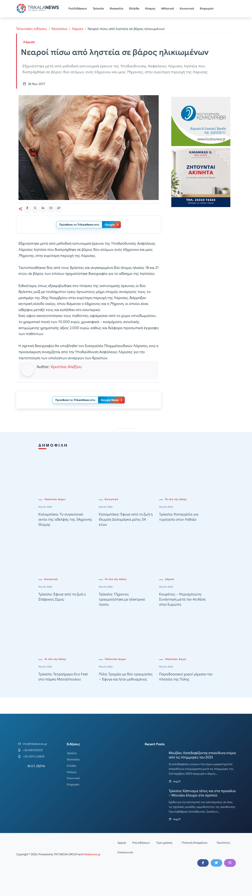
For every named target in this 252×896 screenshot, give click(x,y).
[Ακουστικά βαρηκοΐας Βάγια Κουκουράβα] (200, 121)
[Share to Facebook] (27, 208)
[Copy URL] (59, 208)
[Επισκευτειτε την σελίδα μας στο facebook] (203, 863)
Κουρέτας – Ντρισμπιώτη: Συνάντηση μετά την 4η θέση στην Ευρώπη (182, 599)
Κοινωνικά (187, 8)
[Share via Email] (51, 208)
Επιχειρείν (207, 8)
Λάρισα (77, 29)
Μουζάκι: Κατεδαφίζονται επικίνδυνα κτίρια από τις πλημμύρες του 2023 (202, 755)
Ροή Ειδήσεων (78, 8)
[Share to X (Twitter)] (35, 208)
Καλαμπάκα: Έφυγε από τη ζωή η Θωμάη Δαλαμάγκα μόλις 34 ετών (126, 519)
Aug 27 (177, 781)
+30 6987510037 (33, 750)
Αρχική (122, 842)
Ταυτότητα (223, 842)
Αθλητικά (167, 8)
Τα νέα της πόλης (176, 499)
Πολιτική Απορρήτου (195, 842)
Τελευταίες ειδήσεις (31, 29)
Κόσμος (150, 8)
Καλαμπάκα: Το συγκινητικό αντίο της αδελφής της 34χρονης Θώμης (65, 519)
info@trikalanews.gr (35, 744)
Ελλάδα (134, 8)
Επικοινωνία (125, 852)
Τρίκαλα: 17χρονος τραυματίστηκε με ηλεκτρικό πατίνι (122, 599)
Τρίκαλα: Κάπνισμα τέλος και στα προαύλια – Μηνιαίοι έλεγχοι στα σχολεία (202, 793)
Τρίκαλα (98, 8)
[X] (216, 863)
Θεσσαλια (59, 29)
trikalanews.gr (91, 854)
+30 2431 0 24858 (33, 756)
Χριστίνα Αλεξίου (66, 366)
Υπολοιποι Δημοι (55, 499)
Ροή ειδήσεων (141, 842)
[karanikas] (200, 177)
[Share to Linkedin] (43, 208)
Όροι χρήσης (164, 842)
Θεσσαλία (116, 8)
